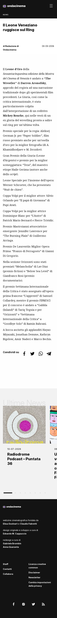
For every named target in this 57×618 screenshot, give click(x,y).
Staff (5, 564)
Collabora (8, 574)
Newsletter (34, 577)
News (5, 15)
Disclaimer (34, 572)
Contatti (7, 569)
